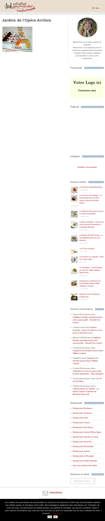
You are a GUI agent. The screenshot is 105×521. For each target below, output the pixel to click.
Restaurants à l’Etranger (83, 456)
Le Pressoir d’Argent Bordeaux (90, 187)
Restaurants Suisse (81, 451)
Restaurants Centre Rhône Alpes (87, 432)
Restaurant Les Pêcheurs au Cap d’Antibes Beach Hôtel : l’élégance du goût (90, 283)
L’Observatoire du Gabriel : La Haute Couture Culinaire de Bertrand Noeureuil (86, 391)
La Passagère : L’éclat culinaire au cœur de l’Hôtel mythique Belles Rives (91, 270)
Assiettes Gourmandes (87, 167)
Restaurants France (81, 422)
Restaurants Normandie (83, 446)
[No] (101, 510)
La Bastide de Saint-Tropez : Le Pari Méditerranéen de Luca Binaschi (91, 237)
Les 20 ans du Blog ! (87, 249)
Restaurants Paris (80, 418)
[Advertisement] (87, 130)
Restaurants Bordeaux (82, 408)
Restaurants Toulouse (82, 413)
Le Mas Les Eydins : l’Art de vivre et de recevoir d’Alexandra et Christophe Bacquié (91, 224)
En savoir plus (57, 513)
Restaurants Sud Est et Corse (85, 437)
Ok (50, 517)
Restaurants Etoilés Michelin (85, 461)
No (55, 517)
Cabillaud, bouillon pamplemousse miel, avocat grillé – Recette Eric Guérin (87, 320)
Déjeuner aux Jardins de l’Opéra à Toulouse (17, 39)
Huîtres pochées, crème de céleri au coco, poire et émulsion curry (88, 330)
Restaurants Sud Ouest (83, 427)
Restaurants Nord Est (82, 442)
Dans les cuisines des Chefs (85, 465)
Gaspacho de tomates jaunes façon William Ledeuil (85, 361)
